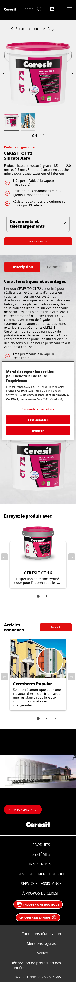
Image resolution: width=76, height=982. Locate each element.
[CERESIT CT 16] (38, 555)
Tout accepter (38, 420)
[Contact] (52, 9)
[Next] (70, 74)
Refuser (38, 431)
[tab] (22, 267)
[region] (38, 400)
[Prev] (5, 74)
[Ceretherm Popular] (38, 675)
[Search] (40, 9)
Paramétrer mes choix (38, 409)
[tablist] (38, 599)
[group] (38, 89)
